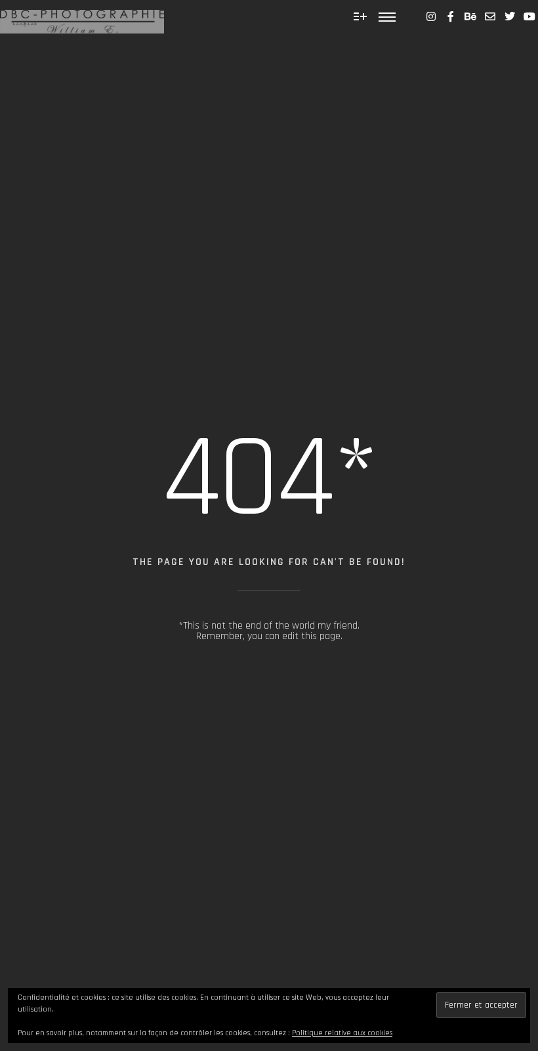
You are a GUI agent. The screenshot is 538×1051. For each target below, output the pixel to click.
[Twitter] (509, 16)
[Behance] (470, 16)
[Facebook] (450, 16)
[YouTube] (529, 16)
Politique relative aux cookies (342, 1033)
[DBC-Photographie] (82, 17)
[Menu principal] (387, 16)
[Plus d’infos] (360, 16)
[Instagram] (431, 16)
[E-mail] (490, 16)
